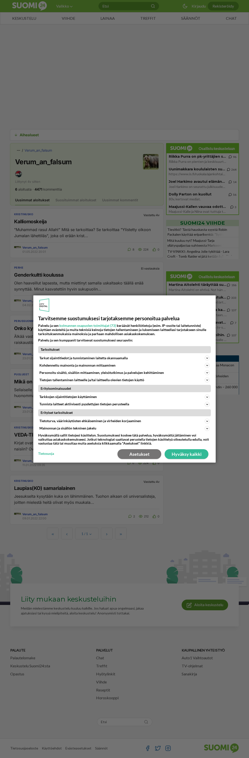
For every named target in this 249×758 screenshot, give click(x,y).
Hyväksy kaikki (187, 454)
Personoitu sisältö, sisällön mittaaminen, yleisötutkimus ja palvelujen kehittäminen (101, 372)
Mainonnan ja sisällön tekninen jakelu (67, 428)
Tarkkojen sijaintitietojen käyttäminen (68, 397)
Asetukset (139, 454)
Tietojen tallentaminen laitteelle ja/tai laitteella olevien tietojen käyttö (91, 380)
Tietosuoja (46, 454)
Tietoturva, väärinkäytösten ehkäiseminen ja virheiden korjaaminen (90, 421)
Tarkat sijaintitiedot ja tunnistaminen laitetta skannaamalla (83, 358)
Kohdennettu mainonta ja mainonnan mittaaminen (77, 365)
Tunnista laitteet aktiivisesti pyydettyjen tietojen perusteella (84, 404)
